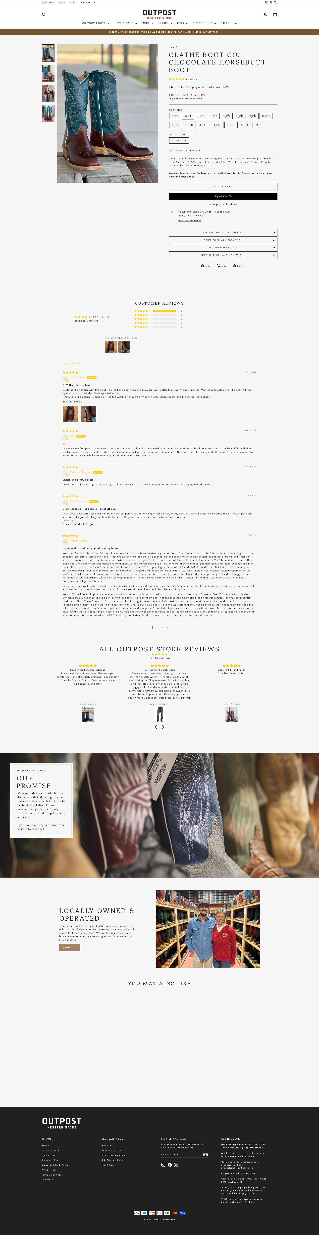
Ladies (164, 22)
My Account (48, 2)
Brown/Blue (179, 140)
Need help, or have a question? (223, 255)
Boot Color (177, 134)
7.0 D (226, 116)
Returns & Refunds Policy (55, 1165)
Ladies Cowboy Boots (113, 1155)
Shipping (173, 99)
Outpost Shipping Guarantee (223, 233)
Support (72, 2)
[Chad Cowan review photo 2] (89, 414)
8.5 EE (217, 125)
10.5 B (188, 116)
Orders (61, 2)
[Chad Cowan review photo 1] (70, 414)
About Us (69, 948)
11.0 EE (260, 125)
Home (172, 47)
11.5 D (252, 116)
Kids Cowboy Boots (112, 1160)
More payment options (223, 204)
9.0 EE (231, 125)
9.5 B (175, 116)
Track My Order (50, 1155)
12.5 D (175, 125)
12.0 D (266, 116)
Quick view (70, 1075)
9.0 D (239, 116)
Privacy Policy (49, 1170)
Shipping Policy (50, 1160)
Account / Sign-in (51, 1150)
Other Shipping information (223, 240)
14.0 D (189, 125)
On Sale (227, 22)
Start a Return (87, 2)
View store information (190, 221)
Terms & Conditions (52, 1175)
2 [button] (158, 627)
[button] (177, 79)
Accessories (203, 22)
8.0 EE (203, 125)
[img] (70, 372)
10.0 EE (245, 125)
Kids (181, 22)
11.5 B (214, 116)
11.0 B (201, 116)
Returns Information (223, 248)
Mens (146, 22)
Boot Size (175, 110)
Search (45, 1145)
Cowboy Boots (94, 22)
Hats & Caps (124, 22)
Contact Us (47, 1180)
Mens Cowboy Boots (113, 1150)
